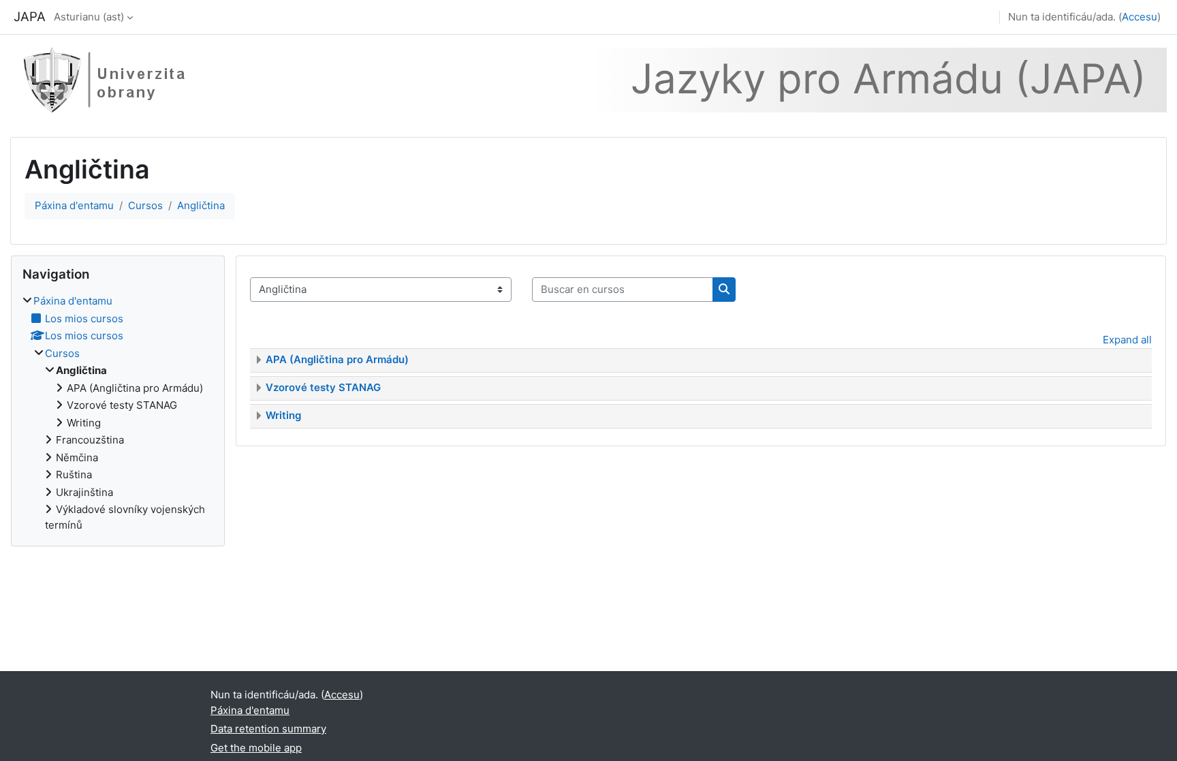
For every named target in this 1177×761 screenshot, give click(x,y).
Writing (283, 415)
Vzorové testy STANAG (323, 387)
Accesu (1139, 16)
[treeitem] (117, 413)
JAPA (30, 17)
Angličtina (201, 205)
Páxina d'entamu (74, 205)
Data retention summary (268, 728)
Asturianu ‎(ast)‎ (89, 16)
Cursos (145, 205)
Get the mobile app (256, 747)
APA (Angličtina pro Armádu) (337, 359)
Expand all (1127, 339)
